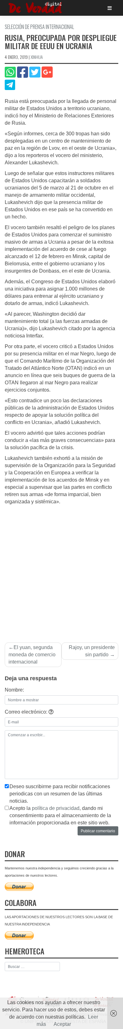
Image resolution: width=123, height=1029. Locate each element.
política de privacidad (55, 808)
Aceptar (62, 1024)
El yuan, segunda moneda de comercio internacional (32, 654)
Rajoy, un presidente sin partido (92, 651)
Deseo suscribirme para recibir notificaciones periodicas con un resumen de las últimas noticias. (59, 794)
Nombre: (14, 690)
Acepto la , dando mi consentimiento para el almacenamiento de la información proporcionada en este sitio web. (60, 815)
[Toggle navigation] (109, 8)
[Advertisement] (61, 570)
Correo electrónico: (27, 712)
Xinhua (37, 57)
